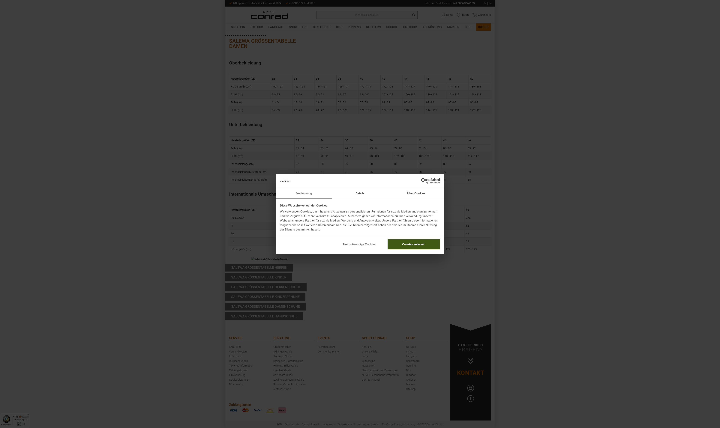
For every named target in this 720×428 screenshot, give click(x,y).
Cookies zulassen (413, 244)
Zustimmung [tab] (304, 193)
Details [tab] (360, 193)
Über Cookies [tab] (416, 193)
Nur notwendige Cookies (359, 244)
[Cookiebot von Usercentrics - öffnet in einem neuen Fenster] (423, 181)
